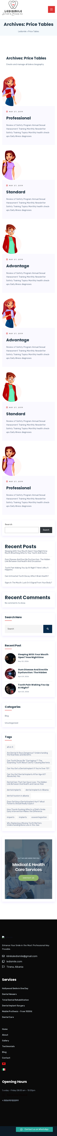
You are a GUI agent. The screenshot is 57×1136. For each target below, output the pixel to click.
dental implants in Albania (37, 790)
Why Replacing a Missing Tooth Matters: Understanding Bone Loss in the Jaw (24, 824)
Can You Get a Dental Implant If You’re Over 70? (28, 768)
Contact (6, 1058)
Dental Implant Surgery (13, 1006)
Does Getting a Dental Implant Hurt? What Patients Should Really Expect (26, 803)
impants (10, 817)
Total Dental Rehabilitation (15, 1000)
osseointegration (39, 817)
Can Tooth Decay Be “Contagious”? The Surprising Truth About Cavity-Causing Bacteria (28, 762)
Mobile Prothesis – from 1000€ (17, 1011)
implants (23, 817)
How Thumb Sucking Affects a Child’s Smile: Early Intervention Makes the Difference (26, 810)
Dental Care (8, 1017)
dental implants (14, 790)
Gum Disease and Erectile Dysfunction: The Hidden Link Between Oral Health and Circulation (27, 560)
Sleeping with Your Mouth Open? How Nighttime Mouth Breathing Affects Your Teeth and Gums (26, 552)
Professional (18, 118)
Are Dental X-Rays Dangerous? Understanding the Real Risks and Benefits (27, 754)
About (5, 1035)
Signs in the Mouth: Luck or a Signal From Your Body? (28, 583)
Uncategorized (11, 723)
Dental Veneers (9, 994)
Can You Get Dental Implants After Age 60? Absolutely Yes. (26, 775)
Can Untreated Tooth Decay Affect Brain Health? (27, 576)
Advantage (17, 266)
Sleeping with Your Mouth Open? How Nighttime (33, 656)
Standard (15, 192)
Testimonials (8, 1046)
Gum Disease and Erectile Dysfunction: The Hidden (33, 671)
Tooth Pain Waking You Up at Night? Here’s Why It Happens (27, 569)
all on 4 (10, 747)
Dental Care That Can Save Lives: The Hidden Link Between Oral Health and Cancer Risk (27, 783)
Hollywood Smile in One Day (15, 988)
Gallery (5, 1041)
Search (8, 524)
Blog (7, 716)
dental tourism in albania (18, 796)
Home (4, 1029)
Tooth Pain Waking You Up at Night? (33, 686)
